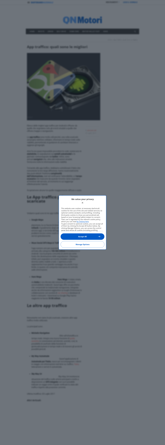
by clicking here (83, 221)
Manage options (82, 244)
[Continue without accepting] (82, 203)
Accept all (82, 236)
